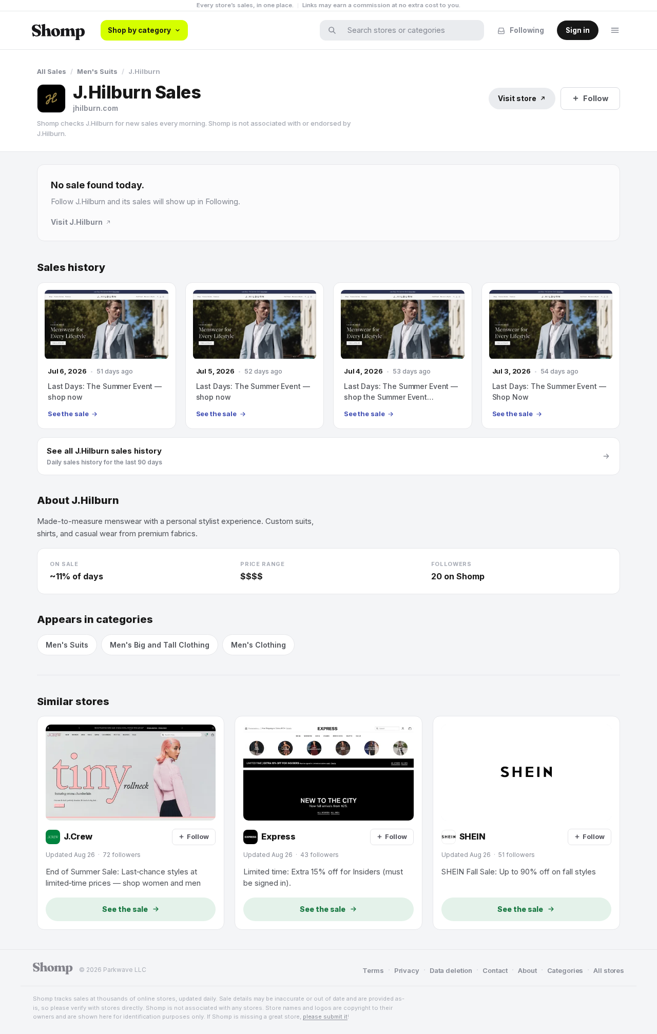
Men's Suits (97, 71)
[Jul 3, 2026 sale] (551, 355)
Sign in (578, 30)
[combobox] (408, 30)
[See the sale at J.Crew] (130, 822)
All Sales (51, 71)
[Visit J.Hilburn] (51, 98)
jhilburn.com (95, 108)
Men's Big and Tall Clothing (159, 644)
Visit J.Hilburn (77, 222)
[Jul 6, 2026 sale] (106, 355)
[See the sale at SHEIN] (526, 822)
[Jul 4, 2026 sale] (403, 355)
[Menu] (615, 30)
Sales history (71, 268)
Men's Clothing (258, 644)
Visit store (517, 98)
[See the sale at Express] (328, 822)
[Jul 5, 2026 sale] (255, 355)
